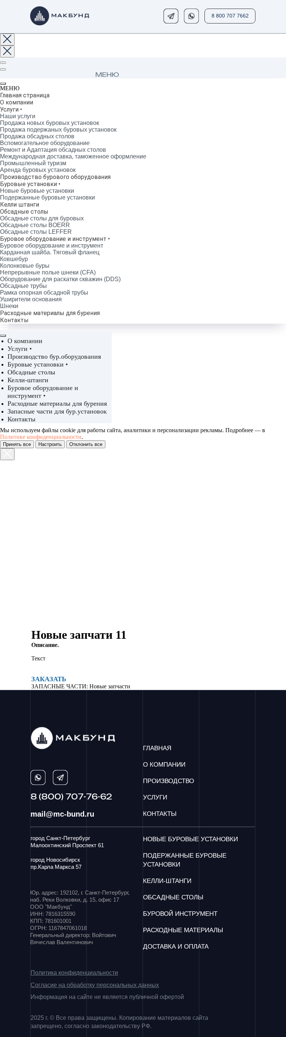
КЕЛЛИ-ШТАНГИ (167, 880)
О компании (16, 102)
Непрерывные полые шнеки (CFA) (48, 272)
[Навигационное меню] (3, 63)
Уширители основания (31, 299)
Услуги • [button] (19, 348)
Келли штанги (19, 204)
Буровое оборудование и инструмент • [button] (42, 391)
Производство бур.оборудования (54, 356)
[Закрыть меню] (3, 83)
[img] (60, 15)
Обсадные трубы (23, 286)
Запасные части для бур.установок (57, 411)
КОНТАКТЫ (160, 813)
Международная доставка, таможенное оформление (73, 156)
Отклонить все (85, 444)
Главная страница (25, 95)
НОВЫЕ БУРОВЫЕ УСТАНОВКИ (190, 839)
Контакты (14, 320)
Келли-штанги (27, 380)
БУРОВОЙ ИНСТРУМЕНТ (180, 913)
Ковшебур (14, 259)
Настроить (50, 444)
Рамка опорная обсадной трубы (44, 292)
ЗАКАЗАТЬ (48, 679)
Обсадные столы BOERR (35, 225)
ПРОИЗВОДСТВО (168, 781)
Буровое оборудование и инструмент (51, 245)
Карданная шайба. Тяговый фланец (49, 252)
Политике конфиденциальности (41, 437)
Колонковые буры (25, 266)
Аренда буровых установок (38, 170)
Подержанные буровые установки (47, 197)
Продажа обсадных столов (37, 136)
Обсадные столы (31, 372)
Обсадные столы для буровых (42, 218)
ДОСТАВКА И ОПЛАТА (176, 946)
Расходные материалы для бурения (50, 313)
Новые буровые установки (37, 191)
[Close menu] (3, 335)
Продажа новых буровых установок (49, 123)
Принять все (17, 444)
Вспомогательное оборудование (45, 143)
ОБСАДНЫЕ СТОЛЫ (173, 897)
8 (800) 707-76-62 (71, 796)
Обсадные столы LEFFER (36, 232)
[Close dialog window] (7, 39)
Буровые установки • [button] (37, 364)
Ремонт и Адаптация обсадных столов (53, 150)
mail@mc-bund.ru (62, 814)
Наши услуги (17, 116)
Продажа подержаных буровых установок (58, 129)
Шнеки (9, 306)
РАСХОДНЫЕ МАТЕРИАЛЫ (183, 930)
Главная (157, 748)
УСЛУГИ (155, 797)
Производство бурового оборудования (55, 176)
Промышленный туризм (33, 163)
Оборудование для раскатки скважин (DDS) (60, 279)
